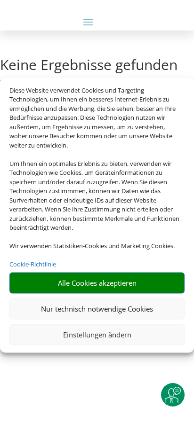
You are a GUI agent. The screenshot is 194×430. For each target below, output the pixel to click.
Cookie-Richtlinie (32, 264)
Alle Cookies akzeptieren (97, 283)
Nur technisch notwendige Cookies (97, 308)
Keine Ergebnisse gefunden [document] (89, 66)
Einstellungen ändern (97, 334)
